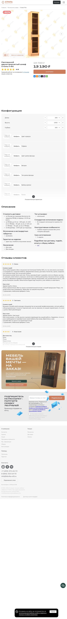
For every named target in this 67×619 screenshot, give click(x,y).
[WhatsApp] (47, 76)
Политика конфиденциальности (10, 496)
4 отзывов (25, 72)
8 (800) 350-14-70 (8, 474)
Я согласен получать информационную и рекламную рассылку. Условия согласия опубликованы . (38, 416)
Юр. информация (6, 442)
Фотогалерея (5, 446)
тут (38, 245)
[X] (42, 76)
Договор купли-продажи (30, 496)
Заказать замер (16, 381)
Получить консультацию (16, 384)
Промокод (4, 454)
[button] (61, 33)
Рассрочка (31, 432)
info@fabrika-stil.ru (8, 476)
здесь (39, 419)
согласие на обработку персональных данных (37, 410)
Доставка (30, 434)
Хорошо (53, 611)
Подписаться (57, 398)
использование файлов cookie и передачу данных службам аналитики (32, 614)
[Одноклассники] (37, 76)
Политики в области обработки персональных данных (38, 407)
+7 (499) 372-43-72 (9, 471)
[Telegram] (39, 76)
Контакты (4, 432)
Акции (3, 437)
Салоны (3, 434)
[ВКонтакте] (35, 76)
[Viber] (44, 76)
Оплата (30, 437)
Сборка (3, 444)
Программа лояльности (8, 439)
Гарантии (4, 456)
